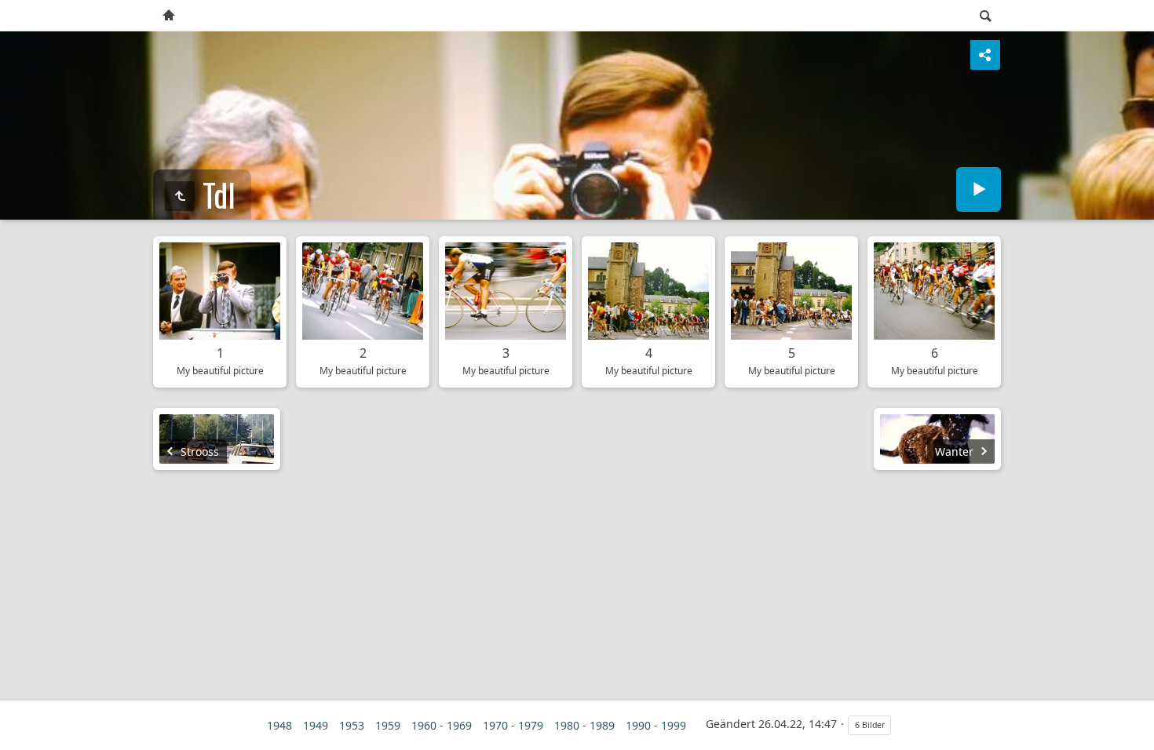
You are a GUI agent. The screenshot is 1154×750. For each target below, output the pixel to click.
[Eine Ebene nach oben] (180, 196)
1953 (351, 725)
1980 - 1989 (584, 725)
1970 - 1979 (513, 725)
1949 (315, 725)
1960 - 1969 (441, 725)
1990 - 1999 (656, 725)
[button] (19, 731)
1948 (279, 725)
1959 (387, 725)
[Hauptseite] (168, 15)
